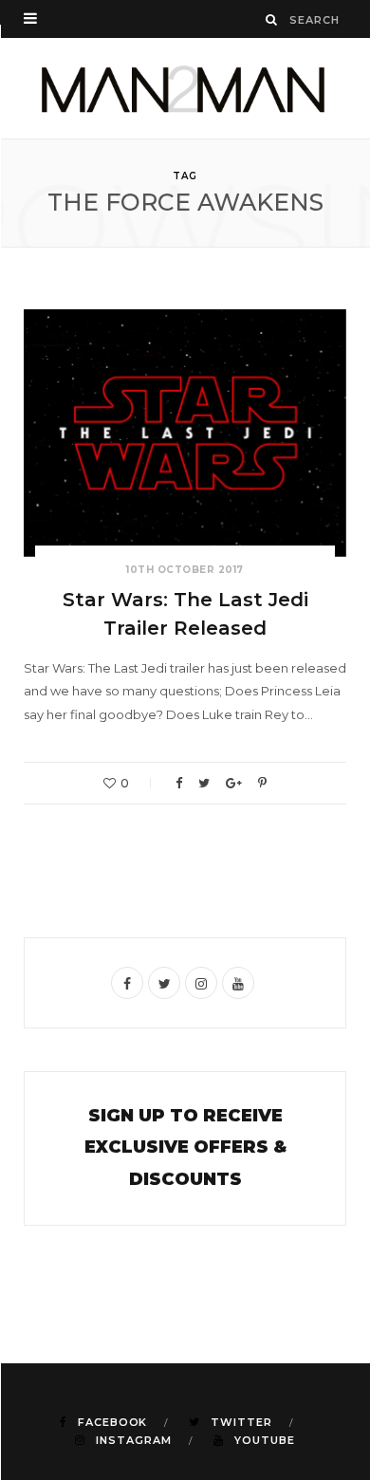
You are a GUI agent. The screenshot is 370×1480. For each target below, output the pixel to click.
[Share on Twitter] (204, 783)
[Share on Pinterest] (262, 783)
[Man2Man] (185, 88)
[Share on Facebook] (179, 783)
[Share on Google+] (234, 783)
